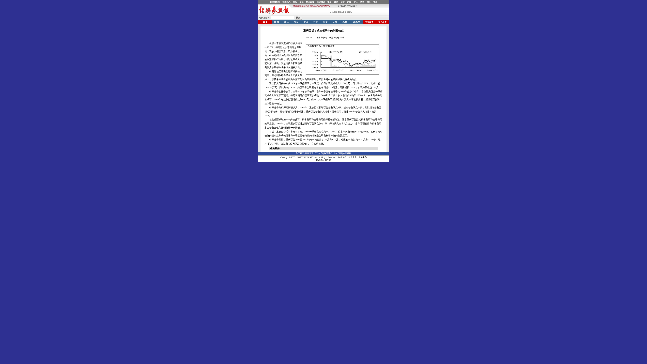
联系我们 (328, 153)
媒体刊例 (338, 153)
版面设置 (309, 153)
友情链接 (347, 153)
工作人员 (319, 153)
